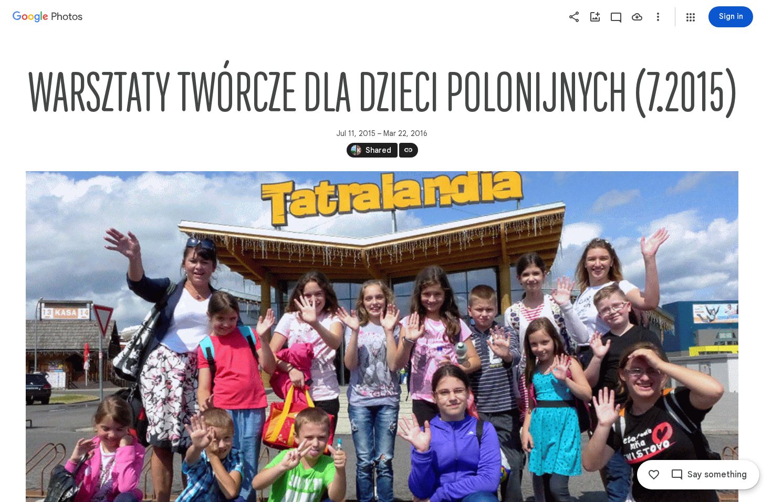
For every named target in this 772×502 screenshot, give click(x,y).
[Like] (653, 474)
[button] (690, 17)
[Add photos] (595, 16)
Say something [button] (717, 474)
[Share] (574, 16)
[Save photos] (637, 16)
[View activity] (616, 16)
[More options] (658, 16)
